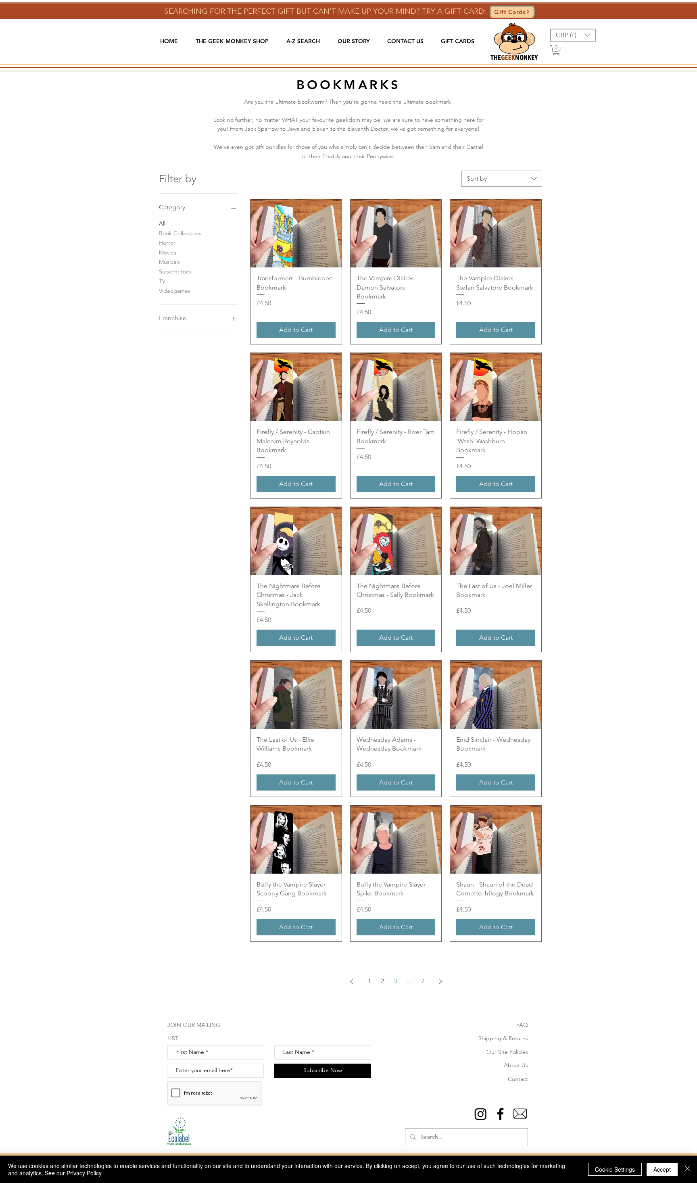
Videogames (174, 290)
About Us (516, 1065)
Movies (167, 252)
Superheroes (175, 271)
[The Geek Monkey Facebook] (500, 1114)
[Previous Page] (352, 981)
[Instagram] (480, 1114)
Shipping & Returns (503, 1038)
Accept (662, 1169)
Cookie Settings (615, 1169)
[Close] (687, 1169)
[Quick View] (296, 233)
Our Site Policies (507, 1052)
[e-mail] (520, 1114)
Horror (167, 242)
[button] (232, 41)
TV (162, 281)
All (162, 223)
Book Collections (180, 233)
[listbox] (573, 35)
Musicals (169, 261)
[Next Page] (440, 981)
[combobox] (501, 179)
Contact (518, 1079)
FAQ (522, 1025)
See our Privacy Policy (73, 1173)
